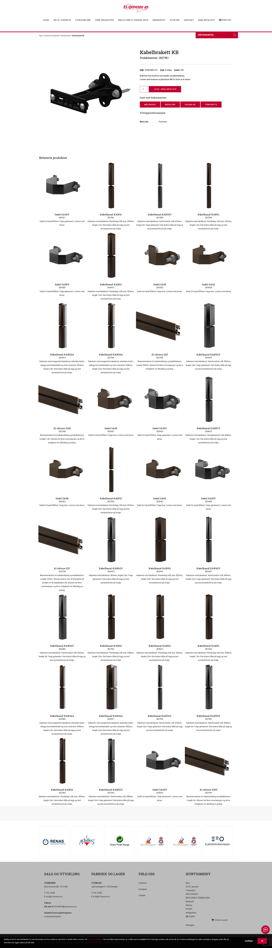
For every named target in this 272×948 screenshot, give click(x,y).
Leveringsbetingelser (52, 916)
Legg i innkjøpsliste (165, 89)
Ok (262, 941)
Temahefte (211, 104)
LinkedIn (142, 895)
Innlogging (190, 925)
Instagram (143, 889)
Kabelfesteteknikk (52, 35)
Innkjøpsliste (206, 20)
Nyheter (175, 20)
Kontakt (189, 20)
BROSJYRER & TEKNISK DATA (133, 20)
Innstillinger (249, 941)
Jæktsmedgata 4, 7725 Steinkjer (104, 886)
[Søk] (234, 35)
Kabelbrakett (65, 35)
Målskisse (150, 104)
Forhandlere (83, 20)
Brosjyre (170, 104)
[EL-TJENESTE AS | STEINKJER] (136, 8)
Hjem (46, 20)
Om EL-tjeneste (62, 20)
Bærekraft (159, 20)
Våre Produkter (104, 20)
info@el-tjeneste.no (54, 896)
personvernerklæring (94, 939)
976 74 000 (50, 893)
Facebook (143, 883)
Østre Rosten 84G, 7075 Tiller (56, 886)
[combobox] (213, 35)
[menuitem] (47, 20)
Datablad (190, 104)
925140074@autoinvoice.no (65, 906)
